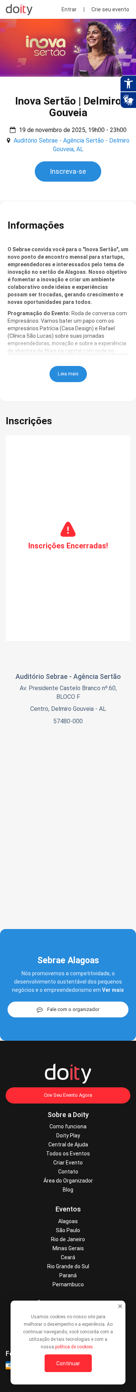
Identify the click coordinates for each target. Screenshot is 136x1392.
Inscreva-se (68, 171)
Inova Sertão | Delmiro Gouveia (68, 107)
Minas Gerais (68, 1248)
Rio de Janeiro (68, 1239)
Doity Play (68, 1135)
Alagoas (68, 1221)
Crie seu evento (110, 9)
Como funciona (68, 1126)
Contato (68, 1172)
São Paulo (68, 1230)
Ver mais (113, 990)
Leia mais (68, 373)
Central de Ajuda (68, 1145)
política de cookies (74, 1346)
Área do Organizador (68, 1181)
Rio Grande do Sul (68, 1266)
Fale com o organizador (73, 1009)
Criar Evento (68, 1163)
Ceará (68, 1257)
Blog (68, 1190)
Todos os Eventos (68, 1154)
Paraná (68, 1275)
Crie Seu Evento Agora (68, 1095)
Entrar (69, 9)
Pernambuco (68, 1284)
